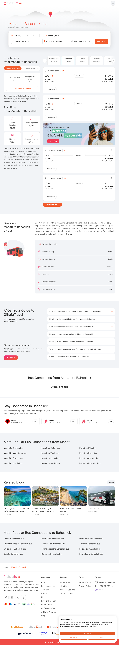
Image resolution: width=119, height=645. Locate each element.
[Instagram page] (12, 597)
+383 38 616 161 (106, 586)
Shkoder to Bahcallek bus (15, 549)
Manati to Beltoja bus (13, 463)
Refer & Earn (46, 604)
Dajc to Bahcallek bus (13, 554)
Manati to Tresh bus (50, 453)
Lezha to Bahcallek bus (14, 538)
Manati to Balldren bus (51, 463)
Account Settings (67, 590)
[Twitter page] (17, 597)
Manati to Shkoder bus (89, 458)
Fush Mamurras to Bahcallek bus (18, 544)
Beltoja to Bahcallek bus (90, 549)
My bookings (65, 582)
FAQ (43, 616)
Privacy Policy (85, 586)
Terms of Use (85, 582)
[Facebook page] (6, 597)
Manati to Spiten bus (50, 448)
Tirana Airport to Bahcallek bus (55, 549)
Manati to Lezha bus (50, 458)
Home (6, 567)
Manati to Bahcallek (12, 68)
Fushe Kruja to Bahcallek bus (91, 538)
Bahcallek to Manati (30, 68)
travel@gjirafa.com (107, 582)
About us (45, 590)
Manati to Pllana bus (88, 453)
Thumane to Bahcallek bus (53, 544)
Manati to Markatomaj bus (15, 453)
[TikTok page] (23, 597)
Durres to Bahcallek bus (51, 554)
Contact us (11, 358)
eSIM (43, 582)
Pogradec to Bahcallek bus (91, 554)
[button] (81, 311)
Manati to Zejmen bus (13, 458)
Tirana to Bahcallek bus (89, 544)
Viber (101, 590)
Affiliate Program (48, 612)
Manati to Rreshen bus (13, 448)
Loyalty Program (48, 601)
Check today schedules (22, 88)
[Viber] (96, 589)
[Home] (13, 3)
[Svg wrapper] (18, 627)
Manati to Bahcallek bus (89, 463)
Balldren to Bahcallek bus (52, 538)
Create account (67, 593)
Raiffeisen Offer (48, 608)
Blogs (43, 597)
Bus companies (48, 586)
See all (111, 482)
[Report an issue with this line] (108, 71)
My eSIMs (64, 586)
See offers (53, 141)
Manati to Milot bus (87, 448)
